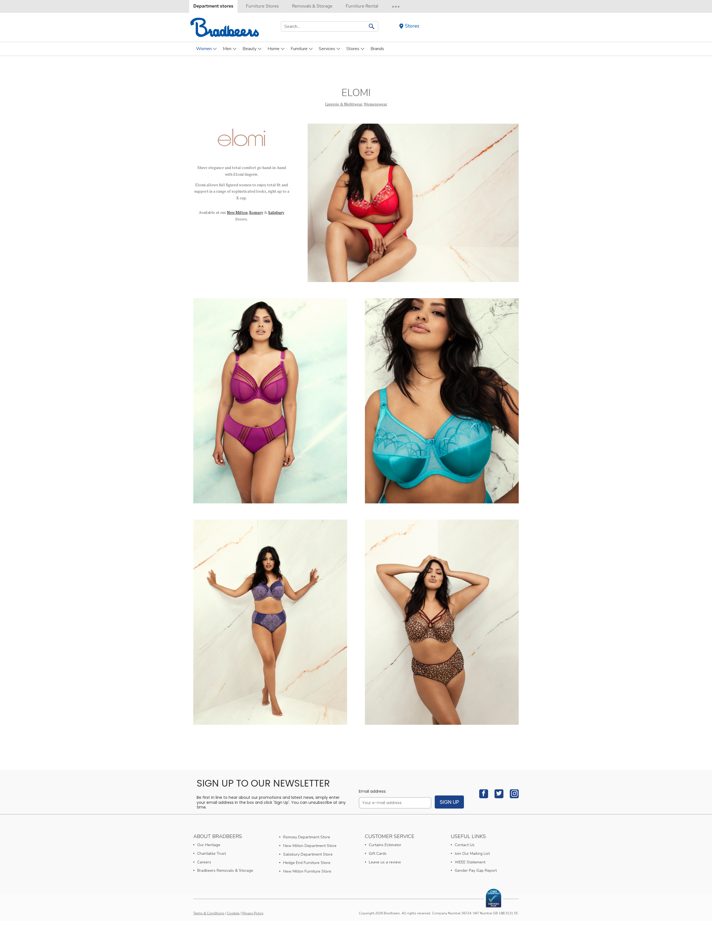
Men (227, 49)
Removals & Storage (312, 6)
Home (274, 49)
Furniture (299, 49)
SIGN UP (449, 802)
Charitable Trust (211, 853)
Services (327, 49)
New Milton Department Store (310, 845)
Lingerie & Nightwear (343, 104)
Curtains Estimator (385, 845)
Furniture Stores (262, 6)
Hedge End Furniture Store (306, 862)
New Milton (237, 212)
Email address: (372, 791)
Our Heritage (208, 845)
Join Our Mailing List (472, 853)
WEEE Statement (470, 862)
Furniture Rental (362, 6)
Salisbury (276, 212)
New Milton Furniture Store (307, 871)
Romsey (256, 212)
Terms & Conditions (208, 913)
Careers (204, 862)
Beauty (249, 49)
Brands (377, 49)
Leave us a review (385, 862)
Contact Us (464, 845)
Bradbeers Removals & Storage (225, 870)
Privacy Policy (252, 913)
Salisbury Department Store (308, 854)
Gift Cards (378, 853)
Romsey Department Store (306, 837)
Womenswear (375, 104)
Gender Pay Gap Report (476, 870)
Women (204, 49)
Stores (412, 26)
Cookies (233, 913)
